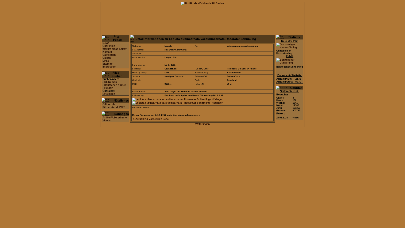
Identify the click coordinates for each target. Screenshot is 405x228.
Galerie (107, 57)
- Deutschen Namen (114, 85)
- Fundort (108, 88)
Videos (107, 120)
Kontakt (107, 51)
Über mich (109, 46)
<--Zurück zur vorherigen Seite (150, 119)
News (106, 43)
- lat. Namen (110, 82)
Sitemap (107, 63)
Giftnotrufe (109, 104)
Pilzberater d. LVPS (114, 107)
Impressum (109, 66)
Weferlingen (202, 124)
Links (106, 60)
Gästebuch (109, 54)
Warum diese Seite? (115, 49)
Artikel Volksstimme (115, 117)
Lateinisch (109, 93)
